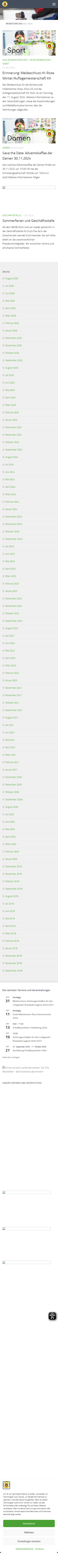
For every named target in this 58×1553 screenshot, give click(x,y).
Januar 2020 (11, 859)
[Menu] (54, 4)
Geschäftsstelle (11, 215)
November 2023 (13, 524)
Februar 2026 (12, 323)
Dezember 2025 (13, 338)
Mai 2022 (10, 650)
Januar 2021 (11, 769)
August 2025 (11, 367)
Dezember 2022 (13, 598)
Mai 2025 (10, 390)
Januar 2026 (11, 330)
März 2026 (10, 315)
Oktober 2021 (12, 702)
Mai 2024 (10, 479)
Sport (5, 63)
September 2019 (13, 888)
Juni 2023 (10, 553)
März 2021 (10, 754)
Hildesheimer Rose (40, 60)
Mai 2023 (10, 561)
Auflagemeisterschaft (15, 60)
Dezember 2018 (13, 955)
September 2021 (13, 710)
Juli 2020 (9, 814)
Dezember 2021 (13, 687)
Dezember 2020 (13, 777)
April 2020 (10, 836)
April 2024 (10, 486)
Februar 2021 (12, 762)
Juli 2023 (9, 546)
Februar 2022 (12, 672)
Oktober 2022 (12, 613)
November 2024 (13, 434)
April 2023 (10, 568)
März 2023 (10, 576)
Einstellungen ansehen (29, 1541)
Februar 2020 (12, 851)
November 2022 (13, 606)
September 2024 (13, 449)
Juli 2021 (9, 725)
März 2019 (10, 933)
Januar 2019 (11, 948)
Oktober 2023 (12, 531)
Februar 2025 (12, 412)
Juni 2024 (10, 472)
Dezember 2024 (13, 427)
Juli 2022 (9, 635)
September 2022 (13, 620)
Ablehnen (29, 1532)
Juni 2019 (10, 911)
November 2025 (13, 345)
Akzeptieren (29, 1523)
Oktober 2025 (12, 352)
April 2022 (10, 658)
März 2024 (10, 494)
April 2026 (10, 308)
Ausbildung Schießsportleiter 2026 (30, 1050)
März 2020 (10, 844)
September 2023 (13, 539)
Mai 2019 (10, 918)
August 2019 (11, 896)
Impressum (39, 1548)
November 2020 (13, 784)
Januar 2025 (11, 419)
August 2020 (11, 806)
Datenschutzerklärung (24, 1548)
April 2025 (10, 397)
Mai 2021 (10, 739)
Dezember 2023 (13, 516)
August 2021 (11, 717)
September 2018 (13, 970)
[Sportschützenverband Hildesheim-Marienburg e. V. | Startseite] (5, 4)
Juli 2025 (9, 375)
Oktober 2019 (12, 881)
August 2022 (11, 628)
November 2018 (13, 963)
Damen (6, 147)
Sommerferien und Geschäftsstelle (28, 221)
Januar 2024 (11, 509)
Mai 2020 (10, 829)
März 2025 (10, 405)
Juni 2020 (10, 821)
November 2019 (13, 873)
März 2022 (10, 665)
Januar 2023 (11, 591)
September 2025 (13, 360)
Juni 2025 (10, 382)
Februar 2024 (12, 501)
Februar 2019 (12, 940)
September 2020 (13, 799)
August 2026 (11, 278)
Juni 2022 (10, 643)
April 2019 (10, 926)
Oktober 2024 (12, 442)
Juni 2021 (10, 732)
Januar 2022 (11, 680)
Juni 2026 (10, 293)
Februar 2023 (12, 583)
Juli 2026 (9, 285)
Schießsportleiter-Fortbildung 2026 (30, 1027)
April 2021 (10, 747)
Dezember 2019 (13, 866)
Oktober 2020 (12, 792)
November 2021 (13, 695)
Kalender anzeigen (11, 1057)
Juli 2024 (9, 464)
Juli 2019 (9, 903)
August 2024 (11, 457)
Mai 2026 (10, 300)
